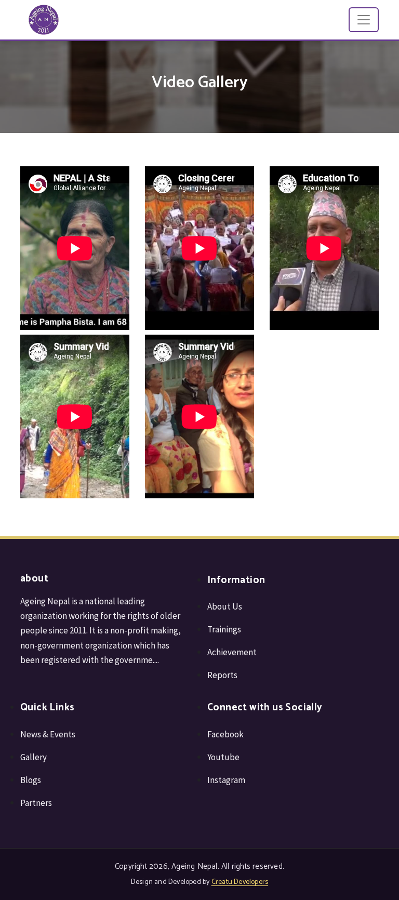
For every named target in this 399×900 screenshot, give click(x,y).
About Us (224, 606)
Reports (222, 675)
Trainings (224, 629)
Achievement (232, 652)
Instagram (226, 780)
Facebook (225, 734)
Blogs (30, 780)
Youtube (223, 757)
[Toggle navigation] (364, 19)
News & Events (47, 734)
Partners (36, 803)
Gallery (33, 757)
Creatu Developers (239, 882)
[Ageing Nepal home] (43, 19)
